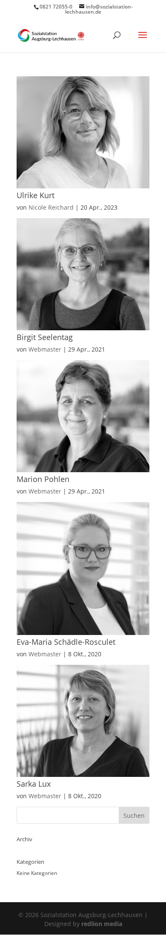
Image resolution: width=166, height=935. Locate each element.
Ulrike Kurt (35, 195)
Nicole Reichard (51, 207)
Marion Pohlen (43, 479)
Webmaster (45, 349)
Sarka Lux (34, 784)
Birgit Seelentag (45, 337)
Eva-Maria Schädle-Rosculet (66, 642)
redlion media (101, 924)
